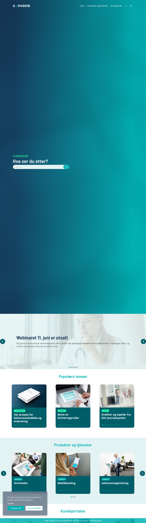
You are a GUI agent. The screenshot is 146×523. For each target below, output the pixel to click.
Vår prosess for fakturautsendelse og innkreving (28, 418)
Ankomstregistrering (115, 483)
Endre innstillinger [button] (34, 508)
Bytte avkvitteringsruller (68, 416)
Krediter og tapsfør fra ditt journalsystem (116, 416)
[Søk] (131, 6)
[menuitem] (82, 5)
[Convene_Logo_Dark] (22, 6)
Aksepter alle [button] (16, 508)
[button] (2, 341)
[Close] (144, 520)
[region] (73, 341)
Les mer (11, 503)
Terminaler (21, 483)
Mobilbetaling (66, 483)
